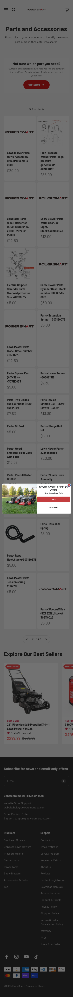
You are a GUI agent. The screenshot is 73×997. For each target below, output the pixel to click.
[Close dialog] (69, 485)
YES (53, 499)
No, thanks (53, 507)
